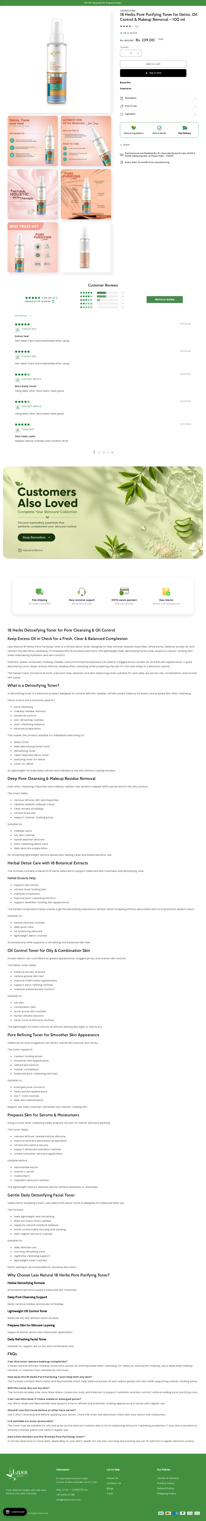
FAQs (110, 1493)
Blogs (110, 1488)
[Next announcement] (200, 3)
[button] (159, 98)
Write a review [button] (164, 299)
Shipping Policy (166, 1493)
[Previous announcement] (6, 3)
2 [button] (99, 452)
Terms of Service (168, 1478)
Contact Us (114, 1483)
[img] (22, 324)
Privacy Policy (166, 1483)
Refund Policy (165, 1488)
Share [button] (126, 144)
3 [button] (104, 452)
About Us (112, 1478)
